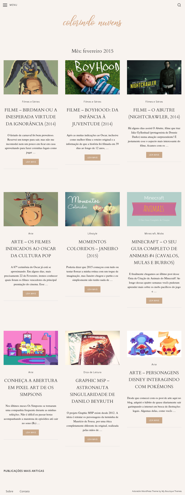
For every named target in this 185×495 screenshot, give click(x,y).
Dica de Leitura (92, 372)
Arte (30, 233)
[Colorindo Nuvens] (92, 20)
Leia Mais (31, 162)
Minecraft (150, 233)
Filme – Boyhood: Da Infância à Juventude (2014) (92, 117)
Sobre (9, 491)
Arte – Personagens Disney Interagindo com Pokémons (154, 380)
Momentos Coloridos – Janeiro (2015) (92, 249)
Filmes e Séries (31, 101)
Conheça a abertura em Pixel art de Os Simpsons (30, 388)
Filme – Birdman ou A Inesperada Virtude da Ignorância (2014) (31, 117)
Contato (25, 491)
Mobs (160, 233)
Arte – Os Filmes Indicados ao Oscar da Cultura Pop (31, 249)
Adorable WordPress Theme (145, 491)
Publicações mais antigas (24, 471)
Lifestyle (92, 233)
